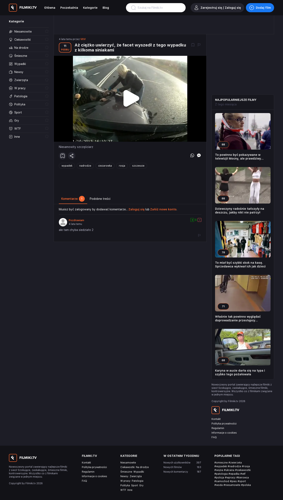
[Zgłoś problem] (199, 45)
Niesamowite (128, 462)
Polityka (125, 485)
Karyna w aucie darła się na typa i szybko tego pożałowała (240, 372)
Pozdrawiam (76, 220)
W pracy (125, 480)
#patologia (221, 473)
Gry (141, 485)
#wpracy (230, 477)
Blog (106, 7)
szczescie (138, 165)
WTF (123, 490)
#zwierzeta (235, 462)
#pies (233, 481)
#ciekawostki (243, 470)
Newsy (124, 476)
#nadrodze (234, 466)
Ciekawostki (127, 467)
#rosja (246, 466)
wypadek (67, 165)
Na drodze (142, 467)
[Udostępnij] (71, 156)
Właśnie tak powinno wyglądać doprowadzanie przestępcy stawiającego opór (238, 318)
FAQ (214, 437)
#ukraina (229, 470)
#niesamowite (232, 485)
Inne (129, 490)
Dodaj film (263, 7)
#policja (219, 477)
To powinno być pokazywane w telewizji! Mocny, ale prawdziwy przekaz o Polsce (238, 156)
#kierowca (242, 477)
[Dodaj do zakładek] (193, 45)
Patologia (137, 480)
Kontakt (216, 419)
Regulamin (218, 428)
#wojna (218, 470)
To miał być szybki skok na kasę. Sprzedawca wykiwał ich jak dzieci (240, 264)
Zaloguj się (136, 209)
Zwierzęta (136, 476)
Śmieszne (126, 471)
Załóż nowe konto (163, 209)
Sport (134, 485)
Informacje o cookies (224, 432)
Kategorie (90, 7)
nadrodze (85, 165)
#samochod (221, 481)
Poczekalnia (69, 7)
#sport (242, 481)
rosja (122, 165)
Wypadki (138, 471)
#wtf (243, 473)
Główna (49, 7)
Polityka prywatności (224, 423)
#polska (246, 485)
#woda (218, 485)
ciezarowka (105, 165)
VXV (83, 39)
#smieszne (221, 462)
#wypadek (220, 466)
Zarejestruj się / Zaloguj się (221, 7)
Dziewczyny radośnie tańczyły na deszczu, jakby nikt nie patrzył (239, 210)
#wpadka (234, 473)
